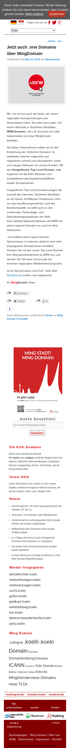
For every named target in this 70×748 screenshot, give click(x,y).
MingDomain (14, 275)
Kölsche (41, 672)
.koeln (31, 641)
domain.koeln (37, 694)
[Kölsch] (22, 22)
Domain (33, 651)
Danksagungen (18, 734)
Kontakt (56, 739)
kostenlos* (30, 666)
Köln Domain (45, 666)
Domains (41, 658)
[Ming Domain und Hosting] (55, 719)
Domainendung (22, 658)
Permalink (22, 319)
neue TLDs (18, 684)
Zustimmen (57, 14)
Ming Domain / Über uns (45, 734)
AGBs (12, 739)
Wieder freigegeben (27, 567)
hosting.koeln (15, 694)
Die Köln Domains (25, 447)
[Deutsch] (14, 22)
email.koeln (56, 694)
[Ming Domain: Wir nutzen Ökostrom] (35, 719)
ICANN (16, 665)
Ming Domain (52, 59)
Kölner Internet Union (22, 671)
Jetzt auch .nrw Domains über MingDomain (34, 515)
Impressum (43, 739)
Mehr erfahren (34, 14)
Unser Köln (19, 477)
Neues (15, 498)
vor (61, 41)
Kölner (59, 665)
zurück (50, 41)
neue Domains (43, 677)
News (49, 315)
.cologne (16, 642)
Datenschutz (26, 739)
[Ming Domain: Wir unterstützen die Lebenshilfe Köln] (14, 719)
